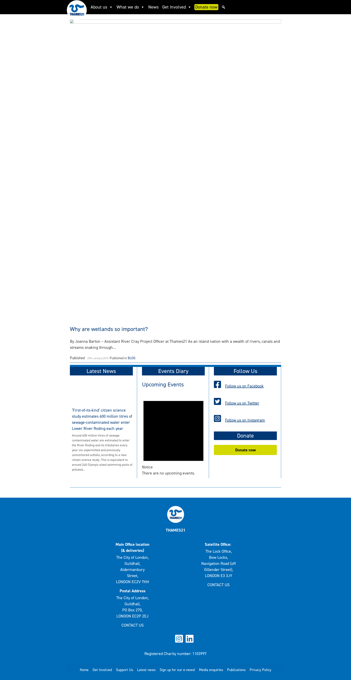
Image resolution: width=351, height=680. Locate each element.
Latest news (146, 669)
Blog (131, 358)
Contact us (132, 625)
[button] (223, 7)
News (153, 7)
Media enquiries (211, 669)
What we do (128, 7)
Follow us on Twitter (242, 403)
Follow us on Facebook (244, 386)
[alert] (173, 435)
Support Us (124, 669)
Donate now (206, 7)
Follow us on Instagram (245, 420)
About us (99, 7)
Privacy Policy (260, 669)
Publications (236, 669)
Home (84, 669)
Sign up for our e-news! (177, 669)
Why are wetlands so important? (109, 329)
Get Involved (174, 7)
